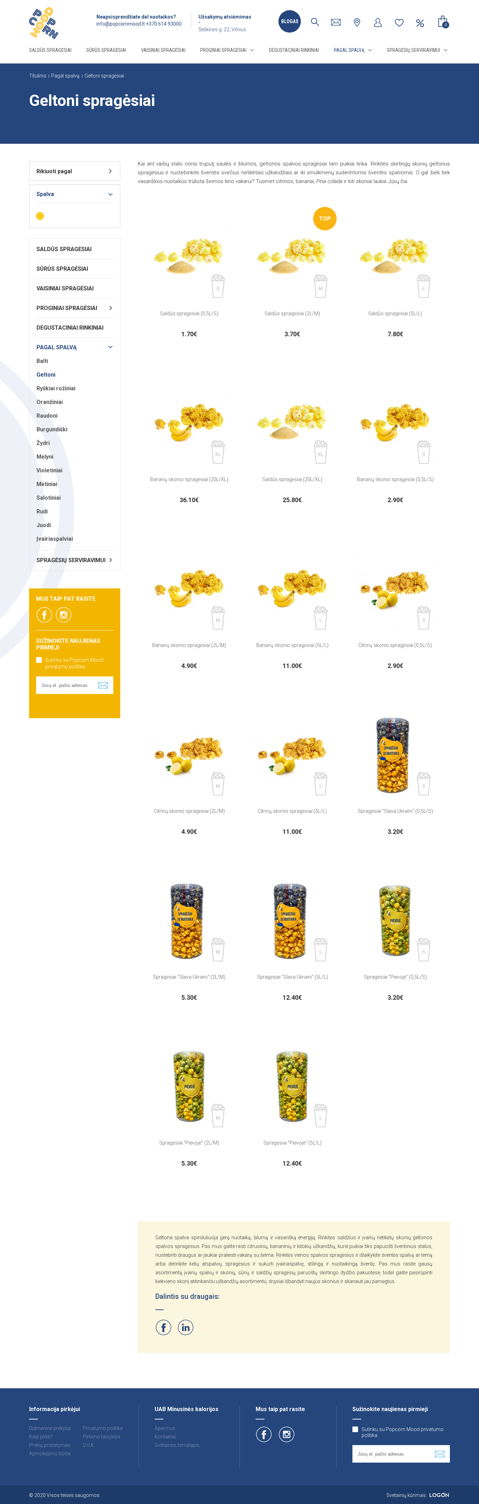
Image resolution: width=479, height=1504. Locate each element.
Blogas (289, 21)
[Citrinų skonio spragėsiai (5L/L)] (292, 755)
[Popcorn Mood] (44, 23)
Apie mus (165, 1428)
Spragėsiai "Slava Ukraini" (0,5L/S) (395, 811)
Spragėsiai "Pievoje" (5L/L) (292, 1143)
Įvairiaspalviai (54, 538)
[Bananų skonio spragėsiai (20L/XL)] (189, 423)
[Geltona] (40, 216)
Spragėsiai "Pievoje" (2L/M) (189, 1143)
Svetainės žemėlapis (177, 1445)
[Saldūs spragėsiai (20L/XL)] (292, 423)
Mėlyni (44, 456)
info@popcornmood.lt (120, 24)
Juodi (43, 525)
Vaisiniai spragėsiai (163, 50)
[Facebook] (163, 1327)
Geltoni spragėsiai (104, 76)
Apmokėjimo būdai (50, 1453)
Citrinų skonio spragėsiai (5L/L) (292, 811)
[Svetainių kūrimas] (439, 1495)
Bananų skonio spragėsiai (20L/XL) (189, 479)
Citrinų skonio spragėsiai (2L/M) (189, 811)
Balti (42, 361)
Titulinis (37, 76)
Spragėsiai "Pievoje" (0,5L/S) (395, 977)
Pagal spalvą (349, 50)
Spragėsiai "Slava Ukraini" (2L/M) (189, 977)
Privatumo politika (103, 1428)
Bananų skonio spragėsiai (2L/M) (189, 645)
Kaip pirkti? (41, 1436)
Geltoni (45, 374)
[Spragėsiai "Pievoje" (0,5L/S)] (395, 921)
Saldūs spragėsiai (50, 50)
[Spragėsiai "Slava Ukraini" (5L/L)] (292, 921)
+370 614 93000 (164, 24)
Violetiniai (49, 470)
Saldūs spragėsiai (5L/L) (395, 313)
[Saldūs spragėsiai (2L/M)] (292, 257)
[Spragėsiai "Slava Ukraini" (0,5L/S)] (395, 755)
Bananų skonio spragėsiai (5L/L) (292, 645)
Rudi (42, 511)
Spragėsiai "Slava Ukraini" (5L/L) (292, 977)
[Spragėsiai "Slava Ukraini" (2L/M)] (189, 921)
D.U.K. (89, 1445)
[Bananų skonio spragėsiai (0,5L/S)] (395, 423)
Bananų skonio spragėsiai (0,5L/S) (395, 479)
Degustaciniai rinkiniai (294, 50)
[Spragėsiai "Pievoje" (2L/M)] (189, 1087)
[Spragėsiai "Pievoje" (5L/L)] (292, 1087)
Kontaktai (165, 1436)
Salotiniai (48, 497)
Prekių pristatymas (49, 1445)
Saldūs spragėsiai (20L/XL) (292, 479)
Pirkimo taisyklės (101, 1436)
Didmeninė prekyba (50, 1428)
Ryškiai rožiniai (55, 388)
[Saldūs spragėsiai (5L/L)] (395, 257)
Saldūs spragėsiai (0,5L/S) (189, 313)
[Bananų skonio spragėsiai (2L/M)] (189, 589)
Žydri (43, 443)
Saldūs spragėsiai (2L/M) (292, 313)
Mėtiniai (46, 484)
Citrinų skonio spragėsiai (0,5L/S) (395, 645)
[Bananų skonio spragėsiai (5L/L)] (292, 589)
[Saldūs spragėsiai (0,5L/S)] (189, 257)
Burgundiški (51, 429)
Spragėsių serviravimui (413, 50)
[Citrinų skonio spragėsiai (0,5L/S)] (395, 589)
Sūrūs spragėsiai (106, 50)
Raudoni (47, 415)
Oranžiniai (49, 402)
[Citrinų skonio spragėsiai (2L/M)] (189, 755)
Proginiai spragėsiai (223, 50)
